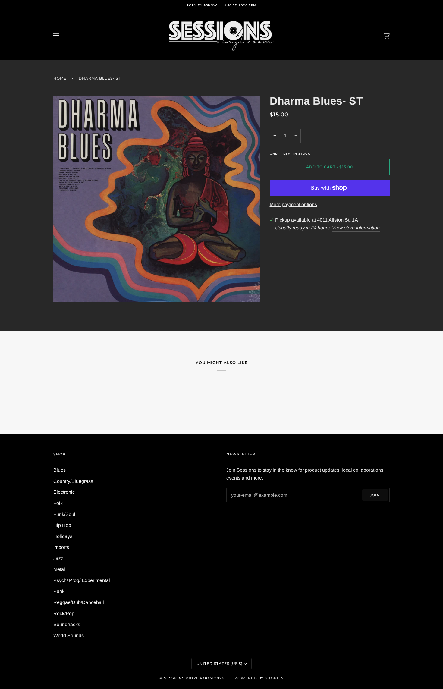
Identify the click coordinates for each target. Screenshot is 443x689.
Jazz (58, 558)
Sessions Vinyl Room (188, 678)
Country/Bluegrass (73, 481)
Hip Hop (62, 525)
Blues (59, 470)
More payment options (293, 204)
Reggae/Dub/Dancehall (78, 602)
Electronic (64, 492)
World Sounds (68, 635)
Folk (58, 503)
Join (375, 495)
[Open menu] (62, 35)
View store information (356, 227)
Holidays (62, 536)
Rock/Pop (63, 613)
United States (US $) (219, 663)
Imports (61, 547)
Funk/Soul (64, 514)
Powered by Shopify (259, 678)
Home (59, 78)
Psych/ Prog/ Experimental (81, 580)
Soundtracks (66, 624)
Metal (59, 569)
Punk (58, 591)
